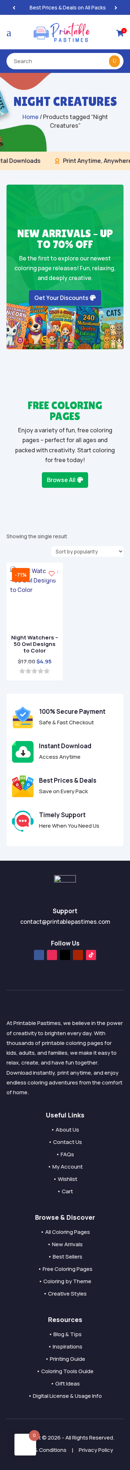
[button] (116, 7)
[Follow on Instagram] (52, 955)
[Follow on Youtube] (78, 955)
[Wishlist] (51, 574)
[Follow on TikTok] (91, 955)
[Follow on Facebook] (39, 955)
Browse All (61, 480)
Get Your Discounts (61, 298)
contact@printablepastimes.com (65, 922)
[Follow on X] (65, 955)
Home (30, 117)
